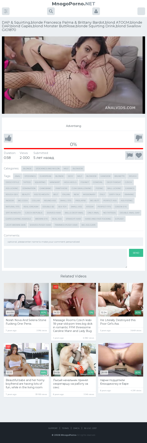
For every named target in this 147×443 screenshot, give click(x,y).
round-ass (50, 200)
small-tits (65, 200)
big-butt (94, 200)
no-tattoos (109, 212)
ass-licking (12, 188)
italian (66, 194)
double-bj (48, 206)
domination (28, 188)
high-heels (70, 182)
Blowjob (78, 168)
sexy (70, 176)
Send (136, 252)
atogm (89, 206)
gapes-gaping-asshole (18, 219)
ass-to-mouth (41, 194)
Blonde (27, 168)
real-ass (57, 219)
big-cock (23, 200)
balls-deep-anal (74, 212)
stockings (30, 176)
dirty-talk (114, 194)
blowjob (91, 176)
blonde (59, 176)
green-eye (121, 206)
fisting (99, 188)
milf (79, 176)
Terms (65, 428)
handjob (105, 176)
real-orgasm (31, 206)
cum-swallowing (81, 188)
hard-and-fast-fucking (98, 219)
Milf (66, 168)
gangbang (45, 188)
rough (132, 176)
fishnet (85, 182)
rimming (129, 194)
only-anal (93, 212)
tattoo (27, 182)
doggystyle (12, 182)
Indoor (10, 200)
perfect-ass (110, 200)
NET (73, 4)
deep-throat (114, 182)
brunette (119, 176)
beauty (26, 194)
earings (129, 188)
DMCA (76, 428)
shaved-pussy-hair (40, 225)
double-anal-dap (129, 212)
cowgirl (98, 182)
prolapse (80, 200)
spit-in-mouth (13, 212)
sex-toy (62, 206)
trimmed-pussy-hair (66, 225)
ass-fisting (127, 200)
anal (17, 176)
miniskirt (55, 182)
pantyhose (62, 188)
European (45, 176)
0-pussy (119, 219)
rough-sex (12, 194)
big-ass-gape (89, 225)
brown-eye (41, 219)
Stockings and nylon (48, 168)
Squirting (40, 182)
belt (55, 194)
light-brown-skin (15, 225)
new (76, 194)
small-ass (76, 206)
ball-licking (114, 188)
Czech (128, 182)
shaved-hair (54, 212)
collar (36, 200)
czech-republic (34, 212)
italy (102, 194)
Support (52, 428)
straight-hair (73, 219)
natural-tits (12, 206)
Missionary (89, 194)
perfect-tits (104, 206)
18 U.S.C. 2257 (90, 428)
